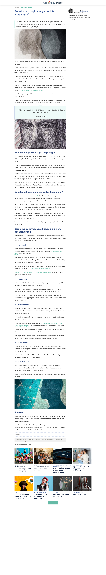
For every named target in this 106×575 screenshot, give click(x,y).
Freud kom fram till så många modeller (27, 196)
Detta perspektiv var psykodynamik (31, 90)
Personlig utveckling (40, 492)
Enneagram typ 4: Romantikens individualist (40, 496)
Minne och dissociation (81, 494)
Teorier (17, 492)
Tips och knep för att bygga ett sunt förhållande (81, 469)
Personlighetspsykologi (26, 7)
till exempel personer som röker (40, 268)
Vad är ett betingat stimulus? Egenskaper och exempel (23, 496)
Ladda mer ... (53, 503)
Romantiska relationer (79, 465)
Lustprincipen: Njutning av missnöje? (62, 495)
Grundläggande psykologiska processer (62, 466)
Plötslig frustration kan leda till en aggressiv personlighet (33, 272)
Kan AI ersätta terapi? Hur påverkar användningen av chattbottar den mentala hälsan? (62, 470)
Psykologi (17, 7)
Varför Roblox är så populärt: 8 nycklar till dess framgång (23, 469)
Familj (36, 465)
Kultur (16, 465)
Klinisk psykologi (78, 492)
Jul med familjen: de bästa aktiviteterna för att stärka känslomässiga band (42, 469)
